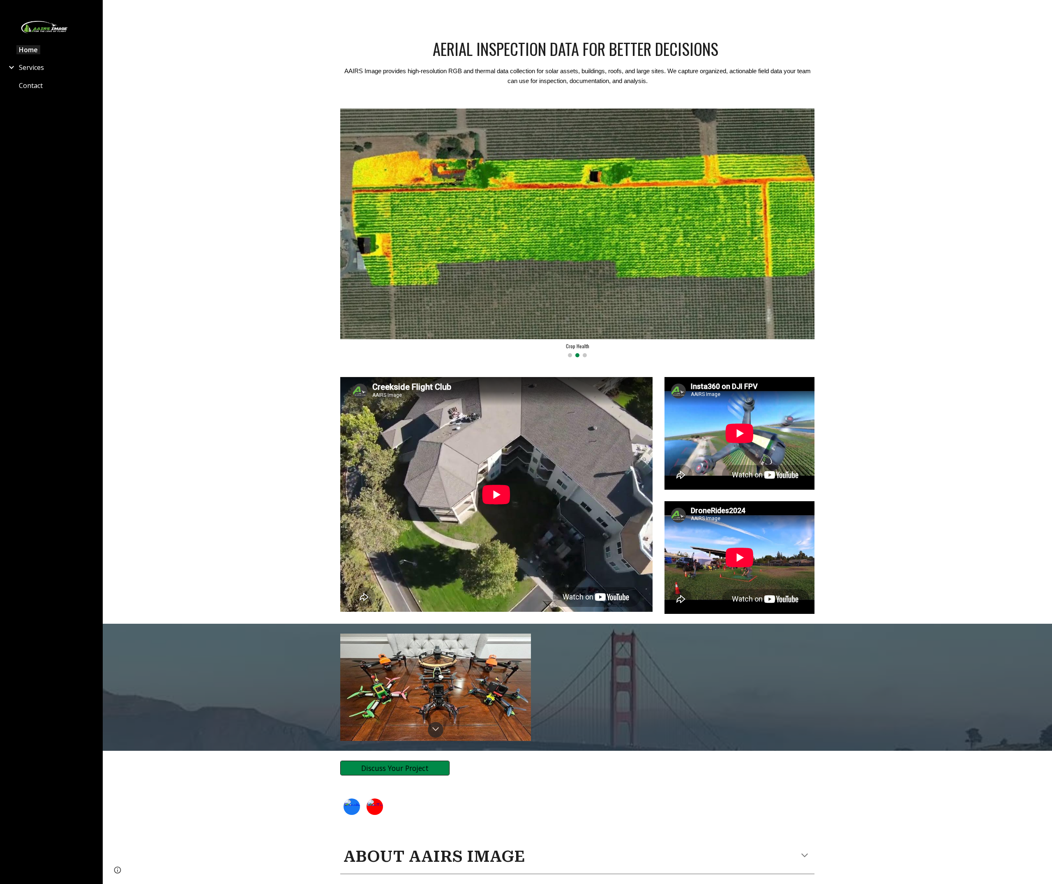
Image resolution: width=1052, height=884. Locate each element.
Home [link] (28, 49)
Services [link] (31, 67)
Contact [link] (31, 85)
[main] (577, 62)
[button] (1042, 11)
